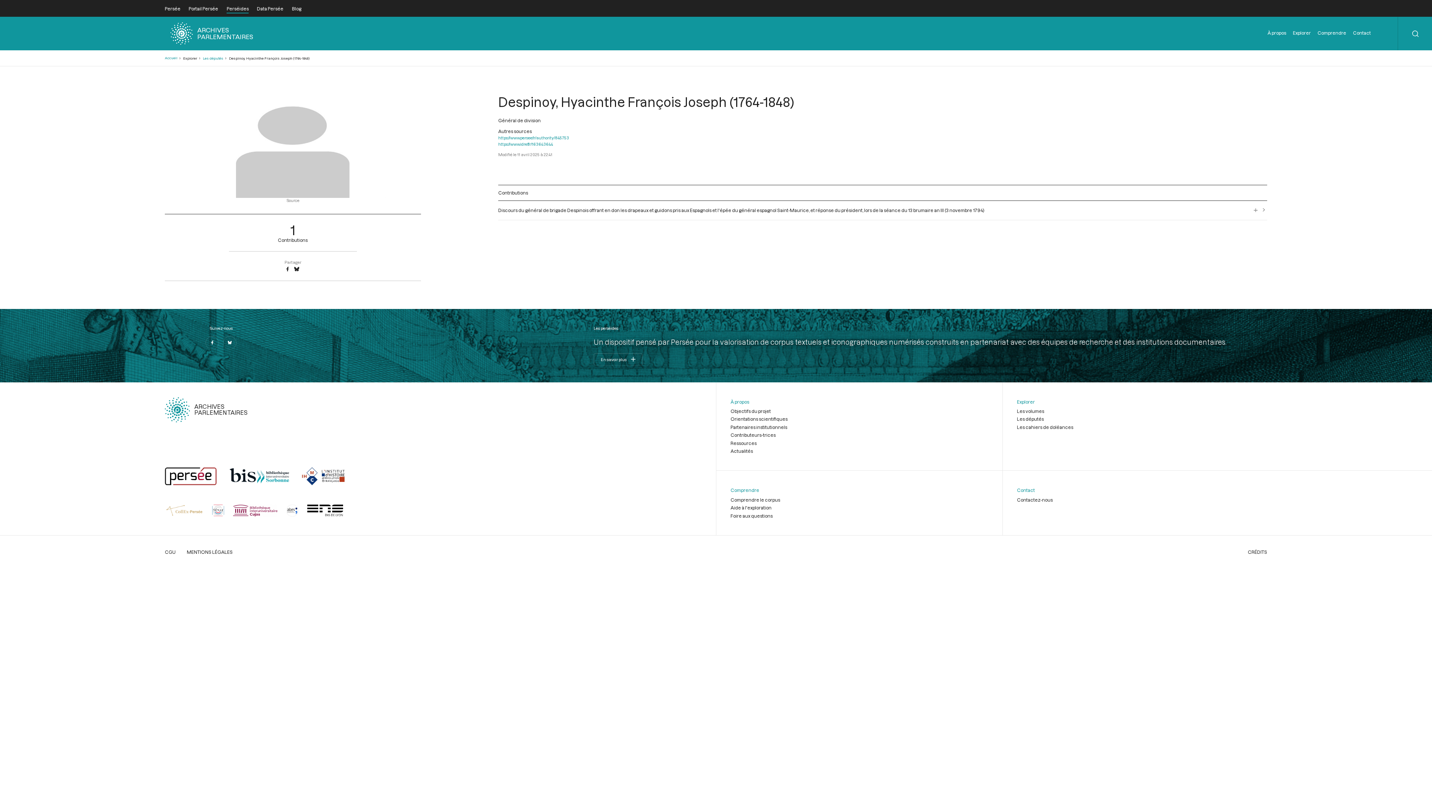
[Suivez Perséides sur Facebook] (212, 343)
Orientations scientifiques (759, 419)
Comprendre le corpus (755, 499)
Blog (296, 8)
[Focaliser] (1256, 210)
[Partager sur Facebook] (287, 269)
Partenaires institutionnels (759, 427)
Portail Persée (203, 8)
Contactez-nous (1035, 499)
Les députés (213, 58)
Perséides (238, 8)
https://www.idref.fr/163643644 (525, 144)
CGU (170, 552)
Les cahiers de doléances (1045, 427)
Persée (172, 8)
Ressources (744, 443)
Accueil (171, 58)
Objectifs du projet (751, 411)
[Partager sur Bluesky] (296, 269)
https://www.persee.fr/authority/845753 (533, 137)
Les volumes (1030, 411)
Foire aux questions (752, 515)
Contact (1362, 32)
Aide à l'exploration (751, 507)
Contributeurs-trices (753, 435)
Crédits (1257, 552)
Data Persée (270, 8)
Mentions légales (210, 552)
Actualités (742, 451)
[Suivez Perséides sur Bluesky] (229, 343)
